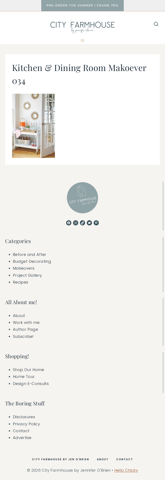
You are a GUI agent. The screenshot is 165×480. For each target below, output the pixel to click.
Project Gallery (27, 275)
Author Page (25, 329)
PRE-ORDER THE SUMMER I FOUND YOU (82, 5)
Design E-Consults (31, 383)
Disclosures (24, 417)
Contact (21, 430)
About (19, 315)
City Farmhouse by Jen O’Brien (60, 459)
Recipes (20, 282)
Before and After (29, 254)
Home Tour (24, 376)
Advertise (22, 437)
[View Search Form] (156, 24)
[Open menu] (83, 40)
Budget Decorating (32, 261)
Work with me (26, 322)
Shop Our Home (28, 369)
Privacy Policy (26, 424)
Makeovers (23, 268)
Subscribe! (23, 336)
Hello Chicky (126, 470)
